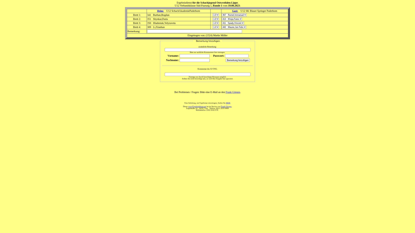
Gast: (235, 11)
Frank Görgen (233, 92)
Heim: (160, 11)
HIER (228, 103)
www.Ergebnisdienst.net (197, 106)
